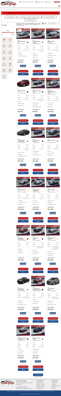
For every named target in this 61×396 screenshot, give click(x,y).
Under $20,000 (39, 382)
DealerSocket (35, 391)
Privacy (36, 393)
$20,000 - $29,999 (40, 384)
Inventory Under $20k (50, 17)
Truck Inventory (11, 17)
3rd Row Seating (31, 19)
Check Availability (23, 71)
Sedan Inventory (36, 17)
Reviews (53, 388)
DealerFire (27, 391)
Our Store (54, 387)
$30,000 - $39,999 (40, 385)
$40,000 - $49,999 (40, 387)
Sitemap (39, 393)
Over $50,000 (39, 388)
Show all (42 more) (38, 376)
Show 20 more (38, 374)
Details (23, 74)
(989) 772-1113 (22, 387)
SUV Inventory (24, 17)
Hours (26, 387)
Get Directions (19, 384)
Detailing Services (55, 385)
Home (2, 9)
